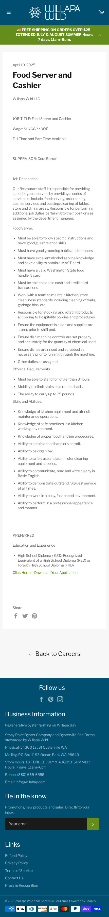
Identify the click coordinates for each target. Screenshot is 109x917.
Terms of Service (19, 870)
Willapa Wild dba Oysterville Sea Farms (42, 901)
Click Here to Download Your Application (45, 572)
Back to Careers (57, 653)
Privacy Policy (16, 863)
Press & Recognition (21, 885)
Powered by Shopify (82, 901)
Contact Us (14, 878)
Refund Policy (16, 855)
